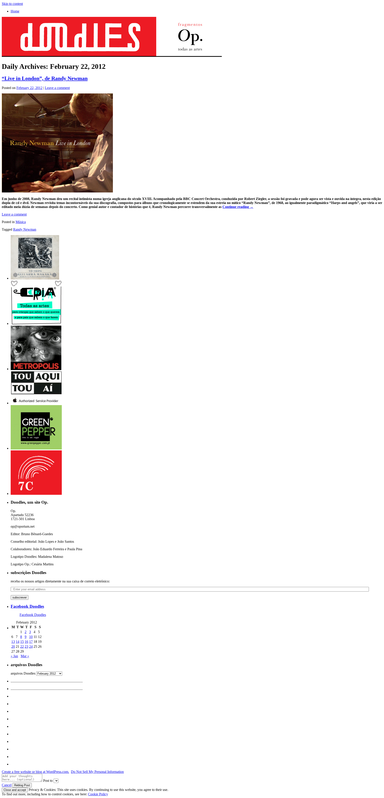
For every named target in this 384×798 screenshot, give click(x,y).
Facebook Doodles (27, 606)
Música (21, 222)
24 (31, 646)
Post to (48, 780)
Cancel (7, 785)
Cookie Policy (98, 794)
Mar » (25, 656)
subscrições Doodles (28, 572)
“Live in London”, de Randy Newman (45, 78)
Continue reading (237, 207)
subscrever (19, 597)
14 (17, 642)
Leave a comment (57, 88)
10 (31, 637)
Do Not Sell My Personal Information (97, 772)
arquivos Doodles (23, 673)
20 (13, 646)
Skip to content (12, 4)
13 (13, 642)
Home (15, 11)
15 (22, 642)
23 (26, 646)
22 (22, 646)
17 (31, 642)
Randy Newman (24, 229)
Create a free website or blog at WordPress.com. (35, 772)
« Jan (14, 656)
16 (26, 642)
